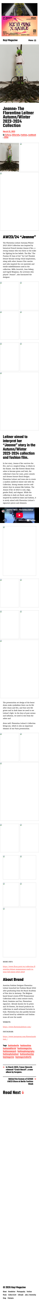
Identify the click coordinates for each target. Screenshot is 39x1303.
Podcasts (11, 1298)
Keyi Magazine (10, 40)
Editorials (16, 135)
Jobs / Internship (30, 1294)
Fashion (24, 135)
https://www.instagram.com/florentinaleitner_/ (19, 1038)
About (5, 1291)
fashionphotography (25, 1051)
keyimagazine (8, 1057)
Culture (8, 135)
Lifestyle (20, 1294)
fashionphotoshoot (11, 1054)
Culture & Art (12, 1294)
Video (6, 137)
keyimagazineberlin (23, 1057)
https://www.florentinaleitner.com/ (17, 1026)
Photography (21, 1291)
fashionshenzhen (27, 1054)
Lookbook (32, 135)
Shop (4, 1298)
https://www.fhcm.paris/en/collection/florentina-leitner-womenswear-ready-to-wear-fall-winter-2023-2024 (19, 969)
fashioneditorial (9, 1049)
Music (5, 1294)
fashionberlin (13, 1046)
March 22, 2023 (9, 132)
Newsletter (11, 1291)
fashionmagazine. (24, 1049)
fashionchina (25, 1046)
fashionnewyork (9, 1051)
